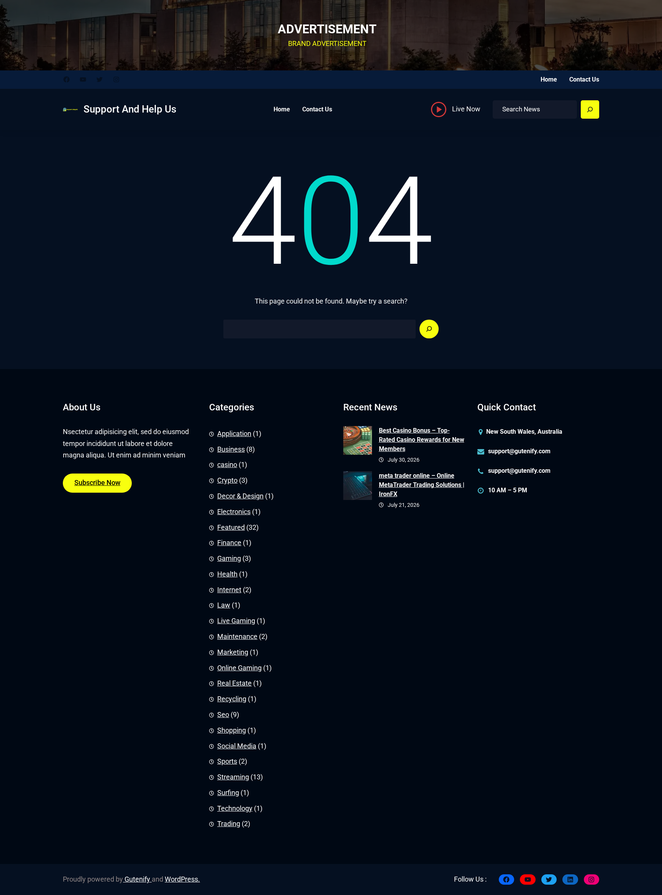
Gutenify (137, 879)
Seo (223, 715)
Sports (227, 761)
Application (234, 434)
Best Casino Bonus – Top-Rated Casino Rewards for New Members (421, 439)
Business (231, 449)
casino (227, 465)
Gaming (229, 558)
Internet (229, 590)
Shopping (231, 730)
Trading (228, 824)
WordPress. (182, 879)
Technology (234, 808)
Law (223, 605)
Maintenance (237, 636)
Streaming (233, 777)
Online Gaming (239, 668)
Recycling (231, 699)
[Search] (590, 109)
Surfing (228, 793)
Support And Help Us (130, 109)
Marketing (232, 652)
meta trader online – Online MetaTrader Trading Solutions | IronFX (421, 485)
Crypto (227, 480)
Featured (231, 527)
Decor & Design (240, 496)
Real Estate (234, 683)
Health (227, 574)
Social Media (236, 746)
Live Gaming (236, 621)
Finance (229, 543)
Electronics (234, 512)
